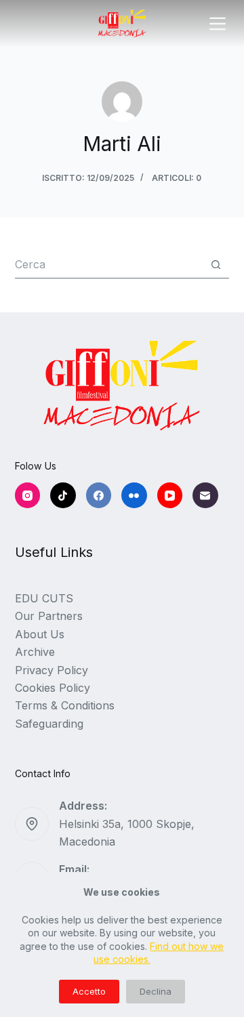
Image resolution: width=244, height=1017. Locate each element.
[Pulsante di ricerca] (216, 264)
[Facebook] (99, 495)
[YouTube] (170, 495)
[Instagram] (28, 495)
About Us (39, 634)
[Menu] (217, 24)
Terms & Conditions (65, 705)
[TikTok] (63, 495)
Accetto (89, 991)
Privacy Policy (51, 670)
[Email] (205, 495)
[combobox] (109, 264)
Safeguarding (49, 723)
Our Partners (49, 616)
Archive (35, 652)
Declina (155, 991)
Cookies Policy (52, 687)
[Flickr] (134, 495)
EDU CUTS (44, 598)
